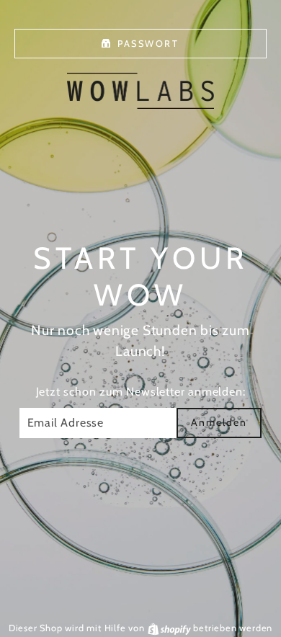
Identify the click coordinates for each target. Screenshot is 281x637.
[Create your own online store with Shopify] (171, 628)
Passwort (148, 43)
